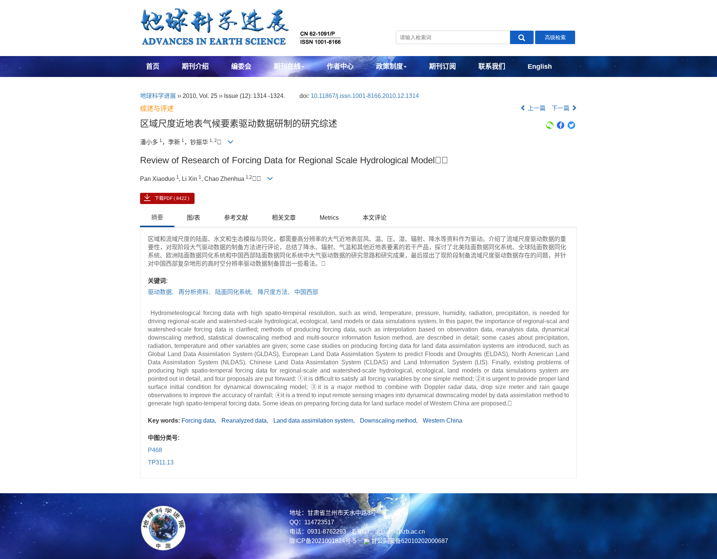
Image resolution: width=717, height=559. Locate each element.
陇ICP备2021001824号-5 (322, 541)
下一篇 (561, 108)
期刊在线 (287, 66)
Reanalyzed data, (245, 420)
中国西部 (306, 292)
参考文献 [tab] (236, 217)
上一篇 (536, 108)
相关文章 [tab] (284, 217)
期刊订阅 (442, 66)
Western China (442, 420)
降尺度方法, (274, 292)
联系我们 (491, 66)
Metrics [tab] (329, 217)
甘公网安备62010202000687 (409, 541)
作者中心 (340, 66)
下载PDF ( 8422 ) (172, 198)
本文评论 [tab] (375, 217)
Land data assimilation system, (314, 420)
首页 (152, 66)
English (540, 66)
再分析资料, (195, 292)
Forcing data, (199, 420)
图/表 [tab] (193, 217)
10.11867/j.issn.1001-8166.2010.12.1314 (365, 96)
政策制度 (389, 66)
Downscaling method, (389, 420)
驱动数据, (161, 292)
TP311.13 (161, 462)
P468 (155, 450)
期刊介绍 (195, 66)
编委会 (241, 66)
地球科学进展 (158, 96)
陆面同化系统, (234, 292)
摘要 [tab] (157, 217)
